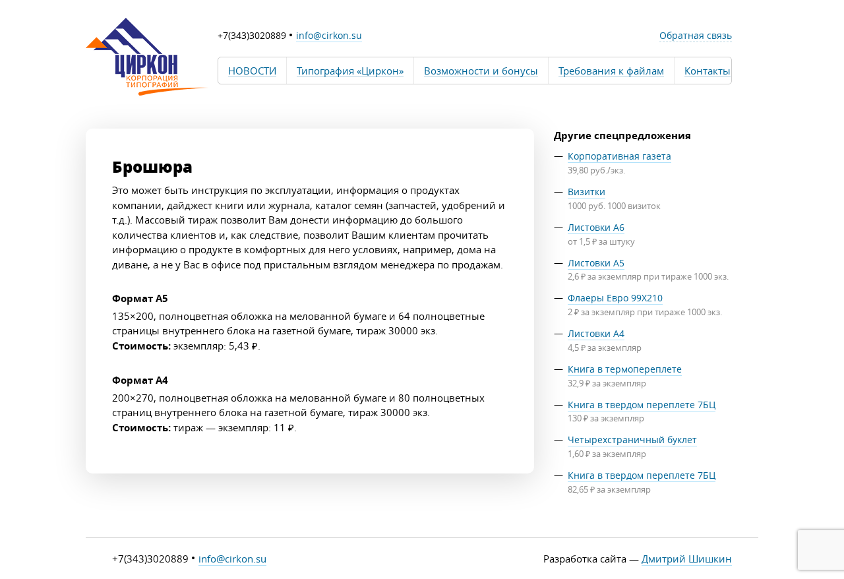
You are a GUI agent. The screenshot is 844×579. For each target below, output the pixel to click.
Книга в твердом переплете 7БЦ (641, 404)
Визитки (586, 191)
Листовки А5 (596, 263)
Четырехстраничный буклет (632, 439)
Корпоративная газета (619, 156)
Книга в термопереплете (625, 369)
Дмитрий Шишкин (687, 558)
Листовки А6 (596, 227)
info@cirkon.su (329, 35)
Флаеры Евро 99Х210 (615, 297)
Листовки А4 (596, 333)
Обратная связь (695, 35)
